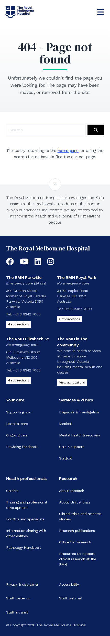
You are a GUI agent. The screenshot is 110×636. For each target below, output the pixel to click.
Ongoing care (16, 435)
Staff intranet (17, 612)
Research (68, 478)
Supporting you (18, 412)
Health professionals (26, 478)
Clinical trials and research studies (80, 516)
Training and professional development (26, 505)
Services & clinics (76, 400)
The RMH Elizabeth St (27, 338)
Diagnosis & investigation (79, 412)
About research (71, 491)
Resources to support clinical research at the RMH (77, 559)
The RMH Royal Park (76, 277)
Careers (12, 491)
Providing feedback (21, 447)
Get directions (18, 324)
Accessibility (69, 584)
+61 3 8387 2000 (78, 309)
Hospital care (17, 424)
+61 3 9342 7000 (27, 314)
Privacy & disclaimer (22, 584)
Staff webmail (70, 598)
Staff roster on (18, 598)
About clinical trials (74, 502)
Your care (15, 400)
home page (68, 150)
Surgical (65, 458)
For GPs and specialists (25, 519)
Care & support (71, 447)
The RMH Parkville (23, 277)
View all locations (72, 382)
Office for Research (75, 542)
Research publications (77, 531)
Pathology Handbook (23, 547)
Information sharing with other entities (26, 533)
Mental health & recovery (79, 435)
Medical (65, 424)
